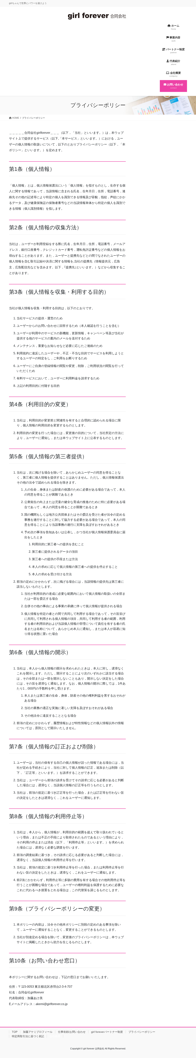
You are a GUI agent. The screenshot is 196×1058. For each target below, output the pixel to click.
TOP (14, 1031)
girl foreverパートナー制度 (107, 1031)
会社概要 (55, 1036)
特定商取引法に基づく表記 (28, 1036)
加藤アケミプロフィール (37, 1031)
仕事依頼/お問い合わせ (72, 1031)
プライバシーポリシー (141, 1031)
